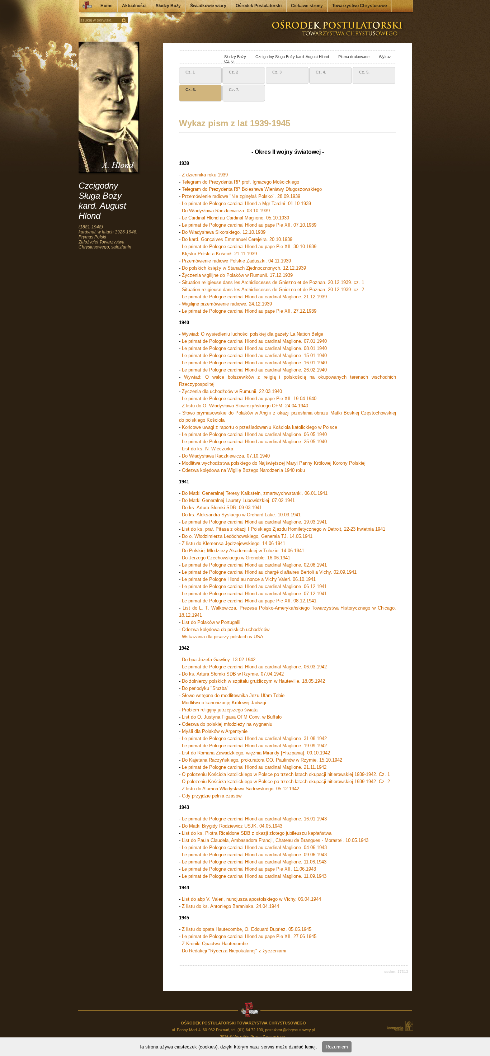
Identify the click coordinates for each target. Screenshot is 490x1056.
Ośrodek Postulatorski (259, 5)
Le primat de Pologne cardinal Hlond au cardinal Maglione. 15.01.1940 (254, 355)
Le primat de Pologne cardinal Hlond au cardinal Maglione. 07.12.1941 (254, 593)
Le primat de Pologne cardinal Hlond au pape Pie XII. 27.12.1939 (249, 311)
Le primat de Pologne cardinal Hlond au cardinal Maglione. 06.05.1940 (254, 434)
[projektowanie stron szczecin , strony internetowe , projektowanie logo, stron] (399, 1026)
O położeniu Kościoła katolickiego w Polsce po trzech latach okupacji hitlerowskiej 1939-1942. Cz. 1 (286, 774)
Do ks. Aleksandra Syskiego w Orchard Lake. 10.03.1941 (241, 514)
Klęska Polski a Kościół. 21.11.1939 (219, 253)
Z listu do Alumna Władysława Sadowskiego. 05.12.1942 (240, 788)
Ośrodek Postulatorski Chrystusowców (85, 7)
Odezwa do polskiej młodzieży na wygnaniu (227, 724)
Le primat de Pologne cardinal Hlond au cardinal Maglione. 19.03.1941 (254, 522)
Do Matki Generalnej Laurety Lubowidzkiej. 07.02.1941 (238, 500)
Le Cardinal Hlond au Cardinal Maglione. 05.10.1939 (235, 218)
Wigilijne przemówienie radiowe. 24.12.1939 (227, 304)
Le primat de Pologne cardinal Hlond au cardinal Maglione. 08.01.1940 (254, 348)
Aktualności (134, 5)
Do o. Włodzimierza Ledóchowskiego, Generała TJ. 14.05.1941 (247, 536)
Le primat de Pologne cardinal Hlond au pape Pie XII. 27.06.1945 (249, 936)
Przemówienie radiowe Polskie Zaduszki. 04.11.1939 (236, 261)
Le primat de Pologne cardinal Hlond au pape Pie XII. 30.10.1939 (249, 246)
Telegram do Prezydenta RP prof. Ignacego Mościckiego (240, 182)
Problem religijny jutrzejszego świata (220, 709)
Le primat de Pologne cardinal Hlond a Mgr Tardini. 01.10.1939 (246, 203)
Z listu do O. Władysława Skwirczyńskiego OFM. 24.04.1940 (245, 405)
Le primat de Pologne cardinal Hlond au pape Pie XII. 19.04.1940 (249, 398)
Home (106, 5)
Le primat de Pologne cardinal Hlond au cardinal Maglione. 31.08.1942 (254, 738)
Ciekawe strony (307, 5)
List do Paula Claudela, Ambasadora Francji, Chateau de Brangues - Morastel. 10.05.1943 (275, 840)
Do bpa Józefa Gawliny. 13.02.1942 (218, 659)
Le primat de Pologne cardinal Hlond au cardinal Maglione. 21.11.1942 (254, 767)
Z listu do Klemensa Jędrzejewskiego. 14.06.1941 (233, 543)
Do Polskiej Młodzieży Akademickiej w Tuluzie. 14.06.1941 (243, 550)
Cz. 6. (225, 61)
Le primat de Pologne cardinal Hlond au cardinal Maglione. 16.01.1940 (254, 362)
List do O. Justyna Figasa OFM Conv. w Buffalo (232, 717)
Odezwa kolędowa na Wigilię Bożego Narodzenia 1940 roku (243, 470)
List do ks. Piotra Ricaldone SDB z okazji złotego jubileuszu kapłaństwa (256, 833)
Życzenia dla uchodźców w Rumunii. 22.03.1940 (232, 391)
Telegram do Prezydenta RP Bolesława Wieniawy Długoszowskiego (252, 189)
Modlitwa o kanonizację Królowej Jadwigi (224, 702)
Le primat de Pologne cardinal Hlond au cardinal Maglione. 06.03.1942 (254, 666)
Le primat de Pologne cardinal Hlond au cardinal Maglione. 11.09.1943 (253, 876)
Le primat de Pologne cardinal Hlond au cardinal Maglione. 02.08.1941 (254, 565)
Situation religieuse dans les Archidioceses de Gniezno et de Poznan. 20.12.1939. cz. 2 (273, 289)
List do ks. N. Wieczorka (207, 448)
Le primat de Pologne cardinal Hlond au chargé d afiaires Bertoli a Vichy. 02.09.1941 (269, 572)
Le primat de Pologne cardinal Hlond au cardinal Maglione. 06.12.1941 (254, 586)
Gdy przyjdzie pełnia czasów (211, 796)
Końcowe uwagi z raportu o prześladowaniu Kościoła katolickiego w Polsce (259, 427)
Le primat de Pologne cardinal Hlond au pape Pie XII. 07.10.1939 (249, 225)
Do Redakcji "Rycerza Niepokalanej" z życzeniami (234, 950)
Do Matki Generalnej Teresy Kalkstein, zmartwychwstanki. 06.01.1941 (255, 493)
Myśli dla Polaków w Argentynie (215, 731)
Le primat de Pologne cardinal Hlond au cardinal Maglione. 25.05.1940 (254, 441)
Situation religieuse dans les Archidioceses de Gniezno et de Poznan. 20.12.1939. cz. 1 (273, 282)
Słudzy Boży (168, 5)
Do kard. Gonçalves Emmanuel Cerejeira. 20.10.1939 (237, 239)
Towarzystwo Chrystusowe (359, 5)
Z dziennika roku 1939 (205, 174)
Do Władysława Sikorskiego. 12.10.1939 (223, 232)
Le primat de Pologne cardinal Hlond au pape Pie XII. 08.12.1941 (249, 600)
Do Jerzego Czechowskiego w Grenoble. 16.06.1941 (236, 557)
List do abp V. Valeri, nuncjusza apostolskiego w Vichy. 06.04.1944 (251, 899)
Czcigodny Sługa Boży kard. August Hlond (288, 57)
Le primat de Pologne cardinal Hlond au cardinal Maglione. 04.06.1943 (254, 847)
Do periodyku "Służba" (205, 688)
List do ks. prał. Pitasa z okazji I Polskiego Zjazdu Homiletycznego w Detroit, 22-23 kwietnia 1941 (283, 529)
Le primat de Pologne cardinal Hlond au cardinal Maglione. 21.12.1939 (254, 296)
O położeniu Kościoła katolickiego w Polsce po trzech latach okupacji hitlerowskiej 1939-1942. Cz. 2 (286, 781)
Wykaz (381, 57)
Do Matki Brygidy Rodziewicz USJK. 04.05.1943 (232, 826)
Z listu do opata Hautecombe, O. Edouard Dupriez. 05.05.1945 (246, 929)
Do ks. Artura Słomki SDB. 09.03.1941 (222, 507)
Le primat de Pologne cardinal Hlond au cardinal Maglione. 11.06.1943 (254, 862)
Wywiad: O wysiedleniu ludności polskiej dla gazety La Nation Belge (252, 334)
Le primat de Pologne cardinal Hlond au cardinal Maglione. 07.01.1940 (254, 341)
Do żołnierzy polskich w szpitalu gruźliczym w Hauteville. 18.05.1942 (253, 681)
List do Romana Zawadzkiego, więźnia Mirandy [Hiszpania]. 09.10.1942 (256, 753)
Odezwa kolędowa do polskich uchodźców (225, 629)
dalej (193, 57)
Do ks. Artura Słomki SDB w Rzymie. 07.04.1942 (233, 674)
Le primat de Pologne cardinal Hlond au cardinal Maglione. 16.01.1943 (254, 818)
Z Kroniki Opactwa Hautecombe (215, 943)
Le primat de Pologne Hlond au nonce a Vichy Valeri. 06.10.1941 (249, 579)
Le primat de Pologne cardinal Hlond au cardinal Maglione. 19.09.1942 (254, 745)
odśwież (201, 57)
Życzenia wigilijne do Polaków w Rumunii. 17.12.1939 (237, 275)
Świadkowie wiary (208, 5)
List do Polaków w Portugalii (211, 622)
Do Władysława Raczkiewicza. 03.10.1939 (226, 210)
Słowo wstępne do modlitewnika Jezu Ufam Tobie (233, 695)
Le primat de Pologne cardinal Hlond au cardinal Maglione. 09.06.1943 (254, 854)
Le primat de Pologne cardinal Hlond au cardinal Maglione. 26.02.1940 (254, 370)
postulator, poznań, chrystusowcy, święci (211, 57)
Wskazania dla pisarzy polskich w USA (222, 636)
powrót (186, 57)
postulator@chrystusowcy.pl (290, 1030)
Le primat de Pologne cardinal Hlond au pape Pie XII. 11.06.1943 (249, 869)
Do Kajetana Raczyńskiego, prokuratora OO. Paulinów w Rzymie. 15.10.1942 (262, 760)
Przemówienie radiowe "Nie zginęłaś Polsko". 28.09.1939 (241, 196)
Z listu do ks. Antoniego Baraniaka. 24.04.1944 (230, 906)
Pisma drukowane (349, 57)
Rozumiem (337, 1047)
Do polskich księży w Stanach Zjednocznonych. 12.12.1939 (244, 268)
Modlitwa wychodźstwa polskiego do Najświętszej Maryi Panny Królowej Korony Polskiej (274, 463)
